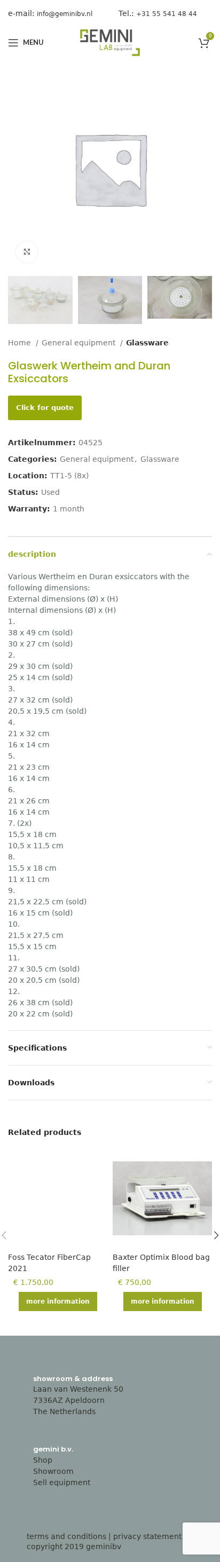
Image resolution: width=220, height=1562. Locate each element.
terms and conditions (66, 1536)
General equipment (79, 342)
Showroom (53, 1471)
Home (20, 342)
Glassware (147, 342)
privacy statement (147, 1536)
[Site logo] (110, 42)
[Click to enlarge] (26, 252)
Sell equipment (61, 1482)
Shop (42, 1460)
